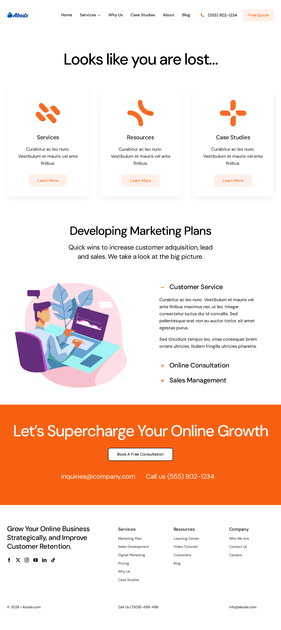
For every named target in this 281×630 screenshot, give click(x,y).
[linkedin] (44, 560)
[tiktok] (53, 560)
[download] (18, 6)
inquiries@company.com (98, 476)
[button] (210, 287)
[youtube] (35, 560)
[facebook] (9, 560)
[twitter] (18, 560)
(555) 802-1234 (190, 476)
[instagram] (27, 560)
